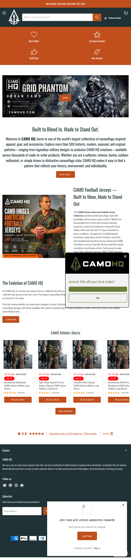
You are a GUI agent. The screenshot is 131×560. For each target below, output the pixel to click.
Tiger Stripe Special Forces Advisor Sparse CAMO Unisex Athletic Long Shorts (52, 385)
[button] (11, 96)
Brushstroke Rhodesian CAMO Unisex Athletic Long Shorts (17, 385)
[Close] (125, 256)
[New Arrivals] (97, 54)
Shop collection (65, 411)
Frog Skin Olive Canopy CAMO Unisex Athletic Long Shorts (86, 385)
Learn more (10, 319)
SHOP (65, 98)
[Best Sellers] (34, 37)
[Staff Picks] (34, 54)
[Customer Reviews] (97, 37)
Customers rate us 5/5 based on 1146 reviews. (73, 433)
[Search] (97, 17)
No (98, 297)
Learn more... (65, 174)
